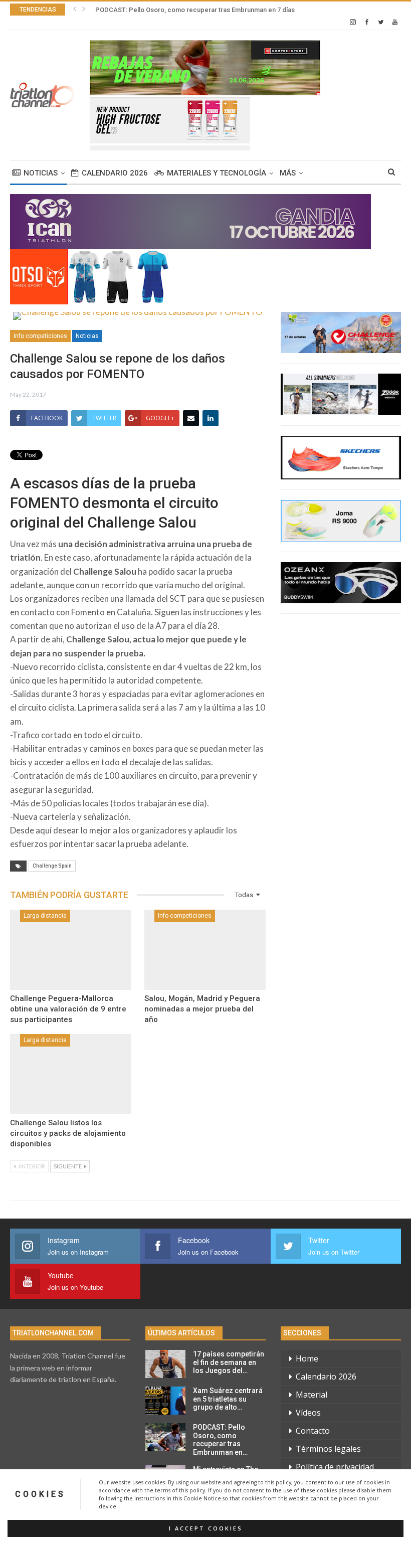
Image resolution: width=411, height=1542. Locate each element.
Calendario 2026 (115, 173)
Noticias (41, 173)
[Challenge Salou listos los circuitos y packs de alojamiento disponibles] (70, 1074)
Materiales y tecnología (216, 173)
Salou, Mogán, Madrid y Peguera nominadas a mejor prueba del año (202, 1009)
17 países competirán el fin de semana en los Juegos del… (228, 1362)
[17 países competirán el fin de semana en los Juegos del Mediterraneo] (165, 1364)
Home (307, 1358)
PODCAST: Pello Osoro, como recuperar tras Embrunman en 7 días (195, 10)
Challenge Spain (52, 866)
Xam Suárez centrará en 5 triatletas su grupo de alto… (228, 1399)
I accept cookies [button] (206, 1528)
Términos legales (328, 1448)
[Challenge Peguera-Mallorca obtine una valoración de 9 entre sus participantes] (70, 950)
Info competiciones (40, 335)
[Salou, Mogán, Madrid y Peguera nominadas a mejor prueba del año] (205, 950)
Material (311, 1394)
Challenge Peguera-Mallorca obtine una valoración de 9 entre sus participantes (68, 1009)
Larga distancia (45, 915)
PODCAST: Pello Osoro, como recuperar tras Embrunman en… (220, 1439)
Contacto (313, 1430)
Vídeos (308, 1412)
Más (288, 173)
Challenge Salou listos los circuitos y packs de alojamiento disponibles (68, 1133)
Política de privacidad (335, 1466)
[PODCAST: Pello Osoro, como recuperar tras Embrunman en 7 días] (165, 1437)
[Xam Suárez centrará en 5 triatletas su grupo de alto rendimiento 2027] (165, 1401)
